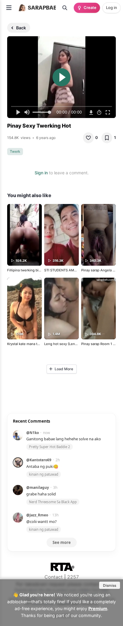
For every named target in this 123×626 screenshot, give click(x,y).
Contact (53, 577)
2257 (73, 577)
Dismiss (109, 585)
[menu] (9, 7)
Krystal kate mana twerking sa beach (36, 344)
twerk (15, 151)
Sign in (41, 172)
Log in (111, 7)
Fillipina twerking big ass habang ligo (37, 270)
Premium (97, 608)
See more (62, 542)
